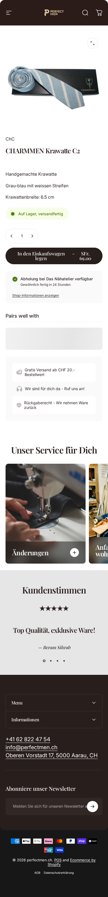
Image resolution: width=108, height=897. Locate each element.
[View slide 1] (44, 661)
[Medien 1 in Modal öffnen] (92, 43)
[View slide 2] (50, 661)
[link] (52, 755)
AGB (37, 873)
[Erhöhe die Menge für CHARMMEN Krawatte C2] (32, 236)
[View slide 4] (64, 661)
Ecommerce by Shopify (72, 862)
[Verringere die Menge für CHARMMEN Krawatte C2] (11, 236)
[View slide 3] (57, 661)
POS (57, 860)
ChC (10, 139)
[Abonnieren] (92, 806)
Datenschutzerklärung (59, 873)
